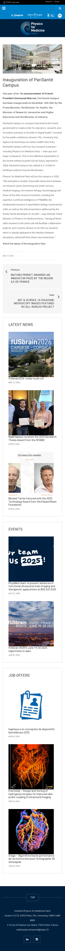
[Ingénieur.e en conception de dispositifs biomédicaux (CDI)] (31, 705)
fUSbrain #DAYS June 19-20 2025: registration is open (28, 649)
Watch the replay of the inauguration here (24, 243)
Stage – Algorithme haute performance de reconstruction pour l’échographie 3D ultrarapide (31, 858)
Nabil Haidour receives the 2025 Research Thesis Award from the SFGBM (32, 438)
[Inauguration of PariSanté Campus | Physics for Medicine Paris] (32, 28)
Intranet (48, 2)
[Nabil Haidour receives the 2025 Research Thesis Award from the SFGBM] (31, 412)
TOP (32, 897)
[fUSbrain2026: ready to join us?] (31, 354)
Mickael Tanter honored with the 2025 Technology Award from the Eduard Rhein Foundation (32, 501)
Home (57, 2)
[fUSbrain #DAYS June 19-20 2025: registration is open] (31, 623)
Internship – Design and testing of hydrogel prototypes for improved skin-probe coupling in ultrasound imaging (30, 794)
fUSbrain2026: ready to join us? (26, 378)
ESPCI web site (12, 2)
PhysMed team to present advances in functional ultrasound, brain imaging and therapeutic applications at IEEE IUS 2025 (32, 586)
